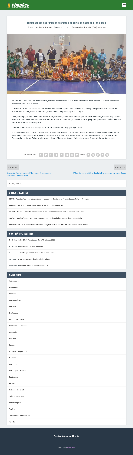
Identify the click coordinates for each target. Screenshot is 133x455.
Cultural (12, 306)
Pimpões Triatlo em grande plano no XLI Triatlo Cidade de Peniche (36, 205)
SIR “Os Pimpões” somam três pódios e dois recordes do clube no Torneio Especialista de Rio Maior (49, 199)
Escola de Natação (16, 319)
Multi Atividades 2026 (46, 240)
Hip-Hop (12, 338)
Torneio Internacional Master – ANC (34, 265)
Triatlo (12, 422)
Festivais (13, 332)
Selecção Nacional (16, 396)
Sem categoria (15, 402)
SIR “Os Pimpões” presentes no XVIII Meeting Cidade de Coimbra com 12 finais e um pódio (45, 218)
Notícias (88, 27)
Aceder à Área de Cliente (66, 436)
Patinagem (13, 364)
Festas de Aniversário (18, 326)
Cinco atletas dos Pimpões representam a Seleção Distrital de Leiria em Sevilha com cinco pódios (48, 224)
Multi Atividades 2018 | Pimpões (22, 240)
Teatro (12, 409)
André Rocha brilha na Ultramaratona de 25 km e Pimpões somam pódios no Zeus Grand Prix (46, 212)
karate (12, 345)
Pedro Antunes (45, 27)
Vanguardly (71, 447)
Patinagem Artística (17, 370)
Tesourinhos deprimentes (19, 415)
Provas (12, 383)
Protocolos (13, 377)
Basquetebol (77, 27)
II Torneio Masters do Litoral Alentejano (34, 259)
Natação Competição (17, 351)
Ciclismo (12, 294)
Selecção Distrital (16, 390)
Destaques (13, 313)
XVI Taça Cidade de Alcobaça (31, 246)
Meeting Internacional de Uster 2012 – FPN (37, 253)
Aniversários (14, 281)
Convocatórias (15, 300)
